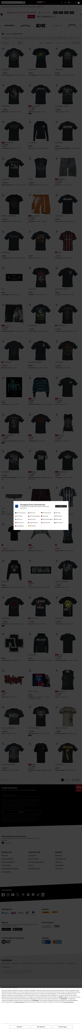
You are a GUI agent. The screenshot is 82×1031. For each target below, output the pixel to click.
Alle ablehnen (41, 1027)
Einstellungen (63, 1027)
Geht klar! (19, 1027)
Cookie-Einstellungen (19, 1002)
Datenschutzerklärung (68, 1002)
